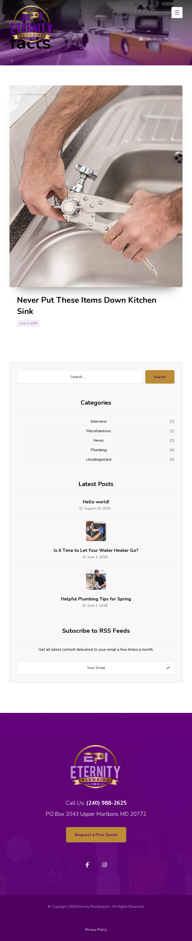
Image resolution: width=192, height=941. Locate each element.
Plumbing (98, 450)
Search (160, 377)
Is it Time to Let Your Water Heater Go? (96, 550)
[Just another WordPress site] (32, 24)
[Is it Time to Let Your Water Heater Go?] (96, 531)
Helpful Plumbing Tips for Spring (96, 599)
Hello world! (96, 502)
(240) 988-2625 (106, 803)
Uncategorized (98, 459)
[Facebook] (87, 864)
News (98, 440)
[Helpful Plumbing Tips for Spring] (96, 580)
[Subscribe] (168, 668)
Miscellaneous (98, 431)
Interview (98, 421)
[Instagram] (104, 864)
